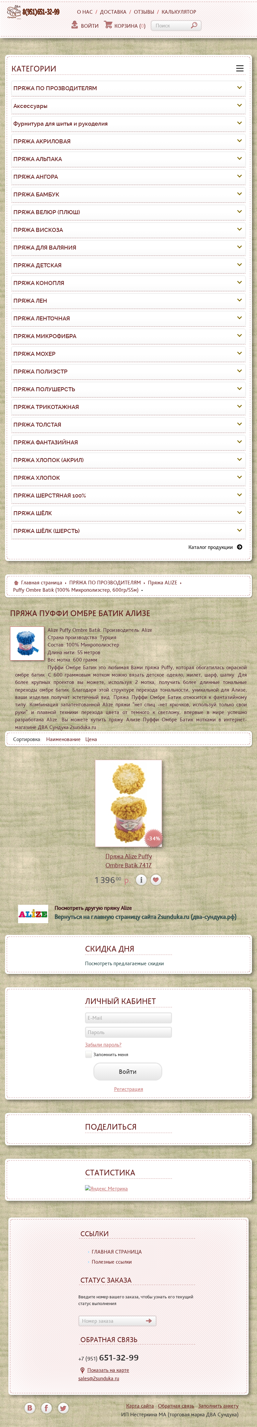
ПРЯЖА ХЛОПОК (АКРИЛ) (48, 460)
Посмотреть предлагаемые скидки (124, 963)
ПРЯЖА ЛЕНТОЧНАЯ (41, 318)
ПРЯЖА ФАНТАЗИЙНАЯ (45, 442)
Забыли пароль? (103, 1044)
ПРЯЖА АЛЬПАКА (37, 159)
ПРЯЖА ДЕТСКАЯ (37, 265)
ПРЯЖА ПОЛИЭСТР (40, 371)
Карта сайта (140, 1406)
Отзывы (144, 12)
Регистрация (128, 1089)
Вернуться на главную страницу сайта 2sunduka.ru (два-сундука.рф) (146, 916)
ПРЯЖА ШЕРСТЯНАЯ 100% (49, 495)
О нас (85, 12)
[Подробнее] (141, 879)
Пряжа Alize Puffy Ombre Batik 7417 (128, 860)
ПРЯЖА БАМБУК (36, 194)
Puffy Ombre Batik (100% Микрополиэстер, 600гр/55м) (76, 590)
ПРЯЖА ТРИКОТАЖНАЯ (46, 407)
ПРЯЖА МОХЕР (34, 353)
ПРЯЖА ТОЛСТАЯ (37, 424)
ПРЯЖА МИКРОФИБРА (44, 336)
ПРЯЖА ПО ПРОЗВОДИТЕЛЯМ (55, 88)
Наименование (63, 739)
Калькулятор (179, 12)
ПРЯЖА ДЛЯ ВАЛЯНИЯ (44, 247)
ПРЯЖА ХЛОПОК (36, 477)
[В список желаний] (156, 879)
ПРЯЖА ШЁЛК (32, 513)
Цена (91, 739)
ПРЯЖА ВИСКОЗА (38, 230)
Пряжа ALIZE (162, 582)
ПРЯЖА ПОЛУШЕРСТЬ (44, 389)
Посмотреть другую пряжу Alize (93, 907)
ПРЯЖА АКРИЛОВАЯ (42, 141)
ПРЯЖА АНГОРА (35, 176)
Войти (90, 26)
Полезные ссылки (112, 1262)
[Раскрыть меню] (239, 89)
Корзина (130, 26)
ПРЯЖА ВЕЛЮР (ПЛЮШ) (46, 212)
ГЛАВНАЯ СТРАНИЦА (117, 1252)
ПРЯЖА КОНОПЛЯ (38, 283)
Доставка (113, 12)
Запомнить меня (110, 1054)
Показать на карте (108, 1370)
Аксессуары (30, 106)
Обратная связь (176, 1406)
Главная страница (41, 582)
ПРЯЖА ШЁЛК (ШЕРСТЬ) (46, 531)
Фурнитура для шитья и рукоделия (60, 123)
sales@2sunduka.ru (98, 1378)
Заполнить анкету (218, 1406)
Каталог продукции (212, 547)
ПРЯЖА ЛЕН (30, 300)
